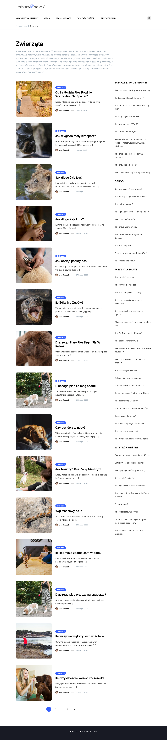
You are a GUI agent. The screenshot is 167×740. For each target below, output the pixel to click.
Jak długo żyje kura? (69, 219)
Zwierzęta (61, 87)
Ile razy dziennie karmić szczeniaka (79, 678)
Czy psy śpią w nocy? (70, 427)
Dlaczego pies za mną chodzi (75, 386)
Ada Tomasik (64, 110)
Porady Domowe (63, 18)
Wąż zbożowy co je (68, 511)
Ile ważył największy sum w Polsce (79, 636)
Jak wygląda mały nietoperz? (75, 136)
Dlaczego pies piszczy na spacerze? (80, 594)
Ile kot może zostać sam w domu (78, 553)
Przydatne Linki (109, 18)
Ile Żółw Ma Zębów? (69, 302)
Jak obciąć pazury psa (71, 261)
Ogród (47, 18)
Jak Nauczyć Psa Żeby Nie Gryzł (78, 469)
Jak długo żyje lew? (69, 177)
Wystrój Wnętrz (86, 18)
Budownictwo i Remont (27, 18)
